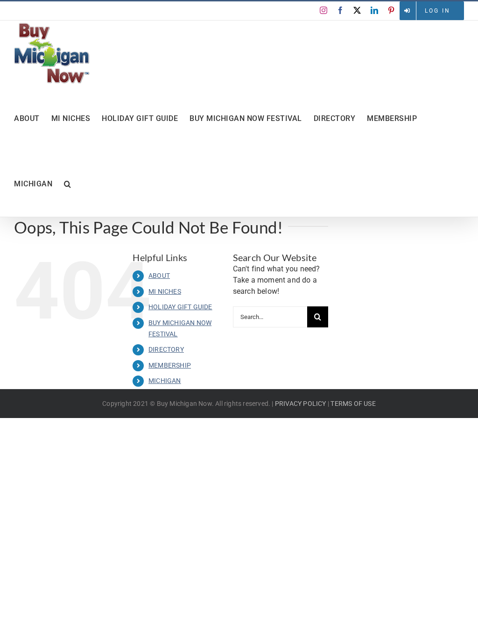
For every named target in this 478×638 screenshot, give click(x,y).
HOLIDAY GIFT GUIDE (180, 307)
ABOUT (159, 275)
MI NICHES (164, 291)
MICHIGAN (164, 380)
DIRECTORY (166, 349)
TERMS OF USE (352, 403)
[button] (67, 184)
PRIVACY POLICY (300, 403)
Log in (437, 10)
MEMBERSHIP (169, 365)
